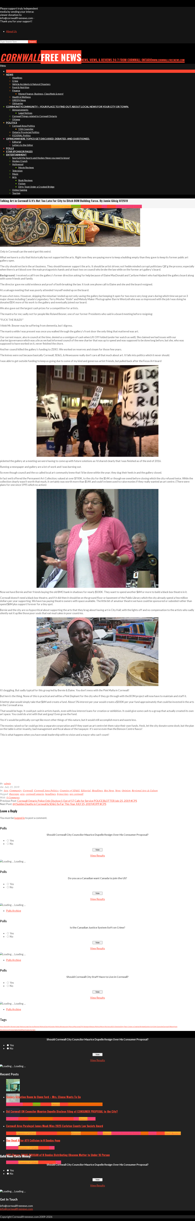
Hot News (97, 206)
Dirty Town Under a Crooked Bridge (132, 1026)
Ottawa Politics (95, 1026)
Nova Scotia (4, 1026)
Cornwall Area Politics (39, 206)
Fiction (12, 1030)
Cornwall (22, 206)
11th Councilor (158, 1026)
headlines (50, 794)
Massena (77, 1026)
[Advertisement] (61, 760)
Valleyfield (18, 1030)
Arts (2, 206)
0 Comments (13, 797)
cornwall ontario (35, 794)
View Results (97, 855)
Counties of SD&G (61, 206)
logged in (19, 817)
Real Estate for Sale (28, 1030)
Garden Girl (149, 1026)
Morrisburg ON (89, 1133)
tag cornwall (76, 794)
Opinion (111, 206)
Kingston (76, 1133)
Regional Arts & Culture (129, 206)
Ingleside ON (64, 1133)
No (11, 843)
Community (10, 206)
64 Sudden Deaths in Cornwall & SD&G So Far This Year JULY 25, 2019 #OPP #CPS (59, 804)
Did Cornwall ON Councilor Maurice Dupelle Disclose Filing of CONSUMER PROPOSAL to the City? (62, 1111)
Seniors (64, 1104)
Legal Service (29, 1026)
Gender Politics (55, 1026)
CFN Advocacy (85, 1026)
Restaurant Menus (67, 1026)
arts (22, 794)
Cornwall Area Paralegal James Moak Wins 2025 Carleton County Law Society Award (54, 1126)
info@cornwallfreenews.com (16, 1209)
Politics (91, 1119)
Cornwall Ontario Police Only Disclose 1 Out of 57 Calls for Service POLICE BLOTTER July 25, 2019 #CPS (77, 800)
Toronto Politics (39, 1026)
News (104, 206)
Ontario (55, 1104)
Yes (12, 840)
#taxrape (14, 794)
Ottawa (144, 1133)
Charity (47, 1026)
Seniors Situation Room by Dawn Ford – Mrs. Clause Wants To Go (43, 1097)
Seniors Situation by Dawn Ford (85, 1104)
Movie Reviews (105, 1026)
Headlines (86, 206)
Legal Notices (20, 1026)
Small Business (173, 1133)
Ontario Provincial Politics (126, 1133)
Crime (41, 1162)
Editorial (76, 206)
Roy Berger (12, 1026)
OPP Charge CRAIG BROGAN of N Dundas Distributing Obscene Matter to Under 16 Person (58, 1155)
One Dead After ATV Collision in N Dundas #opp (33, 1140)
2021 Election (115, 1026)
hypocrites (62, 794)
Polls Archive (13, 910)
